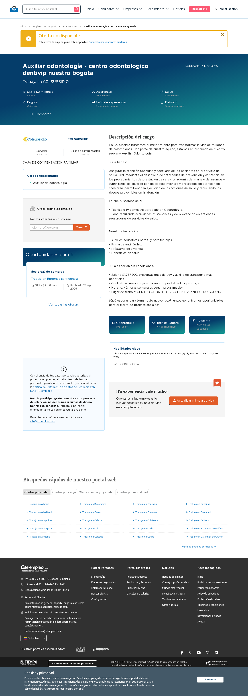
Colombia (33, 638)
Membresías (98, 576)
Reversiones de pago (209, 615)
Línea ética (204, 610)
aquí (81, 688)
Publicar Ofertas (136, 588)
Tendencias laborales (174, 599)
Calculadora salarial (102, 588)
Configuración (99, 599)
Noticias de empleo (173, 576)
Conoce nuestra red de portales (72, 663)
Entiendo (210, 679)
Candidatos (106, 9)
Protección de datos (209, 599)
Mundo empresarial (173, 588)
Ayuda (201, 621)
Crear (80, 227)
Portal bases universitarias (212, 582)
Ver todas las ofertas (63, 304)
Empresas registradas (103, 582)
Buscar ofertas (99, 593)
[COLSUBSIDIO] (35, 139)
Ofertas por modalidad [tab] (132, 492)
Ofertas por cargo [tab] (64, 492)
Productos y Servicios (139, 582)
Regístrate (199, 9)
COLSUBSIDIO (78, 139)
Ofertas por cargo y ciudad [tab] (96, 492)
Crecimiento (155, 9)
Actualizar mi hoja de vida (195, 400)
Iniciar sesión (228, 9)
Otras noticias (170, 604)
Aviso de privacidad (208, 593)
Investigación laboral (173, 593)
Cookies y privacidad (39, 673)
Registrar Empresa (137, 576)
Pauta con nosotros (208, 588)
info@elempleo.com (42, 421)
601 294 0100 (46, 584)
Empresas (130, 9)
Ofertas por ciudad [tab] (36, 492)
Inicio (90, 9)
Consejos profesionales (175, 582)
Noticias (179, 9)
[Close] (222, 33)
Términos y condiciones (211, 604)
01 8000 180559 (59, 590)
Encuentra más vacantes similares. (108, 42)
